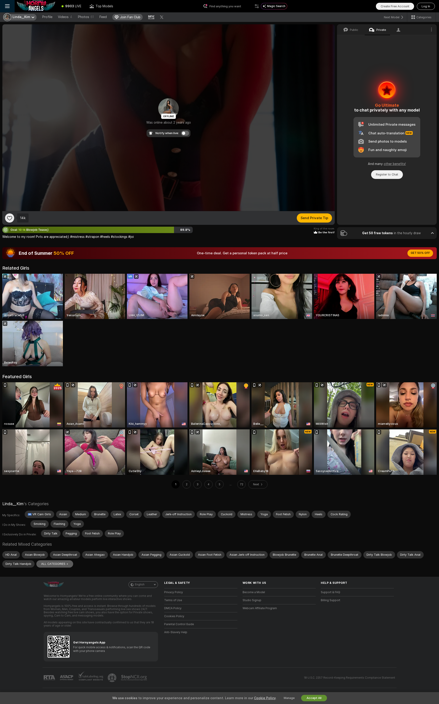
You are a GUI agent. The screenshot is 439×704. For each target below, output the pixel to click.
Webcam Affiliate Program (260, 608)
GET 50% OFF (420, 253)
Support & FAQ (330, 592)
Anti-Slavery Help (175, 632)
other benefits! (395, 164)
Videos (65, 17)
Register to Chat (387, 174)
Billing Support (330, 600)
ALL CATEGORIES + (54, 564)
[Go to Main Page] (36, 6)
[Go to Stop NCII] (134, 677)
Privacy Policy (173, 592)
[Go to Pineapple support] (112, 677)
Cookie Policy (265, 698)
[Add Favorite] (9, 218)
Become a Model (254, 592)
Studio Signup (252, 600)
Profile (47, 17)
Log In (426, 6)
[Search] (257, 6)
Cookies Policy (174, 616)
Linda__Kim (13, 503)
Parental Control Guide (179, 624)
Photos (86, 17)
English (140, 584)
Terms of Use (173, 600)
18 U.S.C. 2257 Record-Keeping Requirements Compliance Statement (349, 677)
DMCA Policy (173, 608)
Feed (103, 17)
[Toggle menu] (7, 6)
